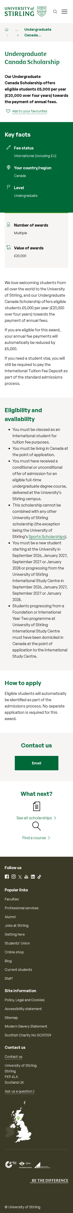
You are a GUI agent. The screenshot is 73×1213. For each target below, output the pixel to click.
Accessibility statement (23, 1009)
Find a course (34, 837)
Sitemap (11, 1017)
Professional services (22, 908)
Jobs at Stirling (16, 925)
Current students (18, 969)
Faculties (12, 899)
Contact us (13, 1056)
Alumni (10, 917)
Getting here (15, 934)
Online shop (14, 952)
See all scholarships (34, 817)
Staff (9, 978)
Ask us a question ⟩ (19, 1091)
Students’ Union (17, 943)
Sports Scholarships (47, 536)
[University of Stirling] (25, 11)
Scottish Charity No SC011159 (28, 1035)
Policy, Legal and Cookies (25, 1000)
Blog (8, 961)
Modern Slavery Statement (26, 1026)
